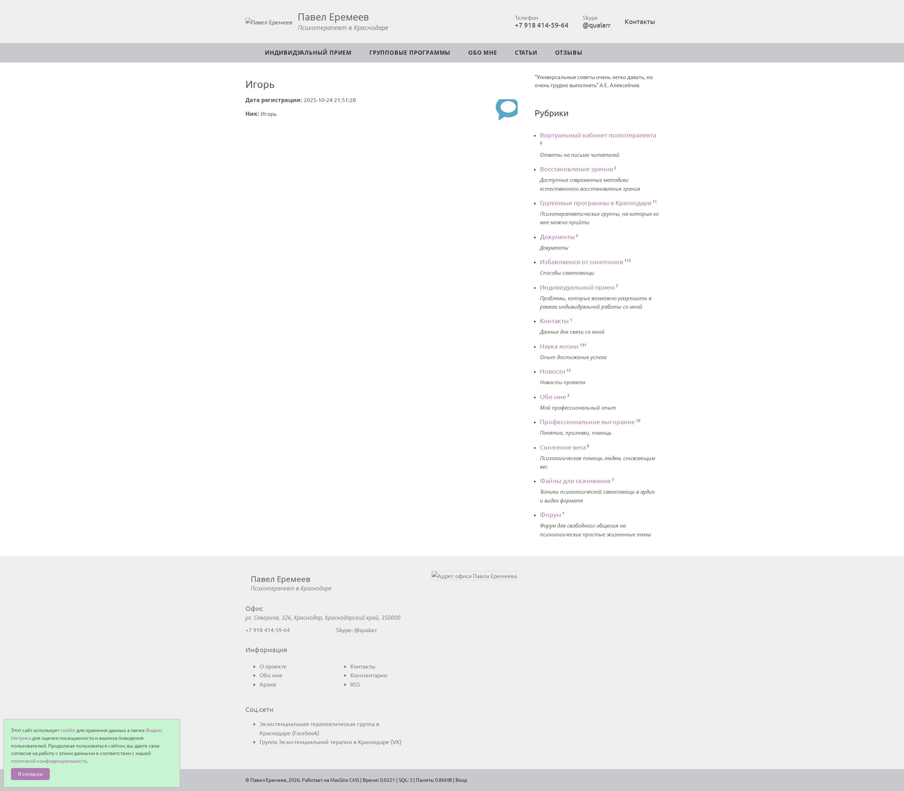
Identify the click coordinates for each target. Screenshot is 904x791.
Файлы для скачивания (575, 480)
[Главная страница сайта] (254, 53)
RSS (355, 684)
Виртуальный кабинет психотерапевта (598, 134)
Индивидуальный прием (577, 287)
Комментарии (368, 674)
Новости (552, 371)
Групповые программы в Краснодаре (596, 202)
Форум (550, 514)
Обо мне (553, 396)
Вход (461, 780)
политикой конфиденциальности (49, 760)
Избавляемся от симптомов (581, 261)
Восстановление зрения (576, 168)
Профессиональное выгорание (587, 421)
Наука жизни (559, 346)
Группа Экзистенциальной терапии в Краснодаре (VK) (331, 741)
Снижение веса (563, 447)
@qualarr (597, 24)
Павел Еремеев (333, 16)
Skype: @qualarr (356, 629)
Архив (268, 684)
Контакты (640, 21)
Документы (557, 236)
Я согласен (30, 774)
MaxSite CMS (344, 780)
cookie (67, 730)
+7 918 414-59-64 (542, 24)
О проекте (273, 666)
